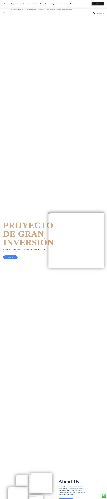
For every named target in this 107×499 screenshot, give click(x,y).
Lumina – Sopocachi (51, 4)
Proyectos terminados (18, 4)
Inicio (6, 4)
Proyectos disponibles (35, 4)
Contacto (64, 4)
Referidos (73, 4)
